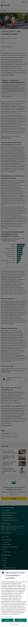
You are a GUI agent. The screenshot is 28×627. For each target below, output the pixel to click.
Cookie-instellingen (14, 624)
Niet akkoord (20, 620)
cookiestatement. (15, 614)
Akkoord (7, 620)
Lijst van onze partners (6, 617)
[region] (14, 598)
